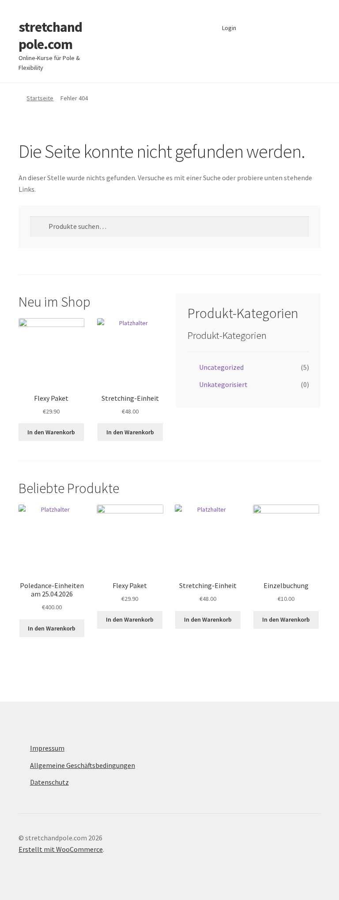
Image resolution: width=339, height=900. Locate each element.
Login (229, 28)
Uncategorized (221, 367)
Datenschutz (49, 782)
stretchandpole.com (50, 35)
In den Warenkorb (51, 432)
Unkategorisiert (223, 384)
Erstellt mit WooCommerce (61, 849)
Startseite (39, 98)
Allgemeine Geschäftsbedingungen (82, 765)
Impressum (47, 748)
